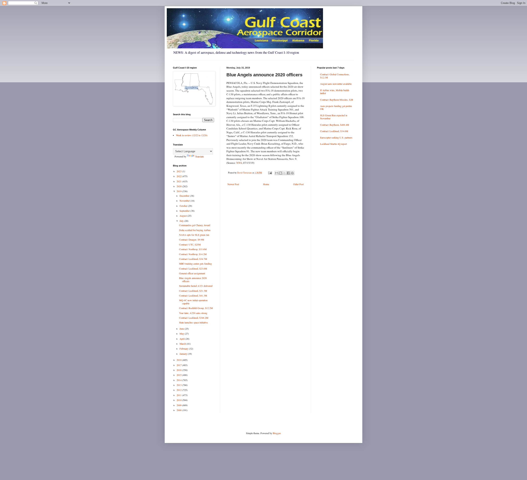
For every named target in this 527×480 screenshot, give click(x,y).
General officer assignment (192, 273)
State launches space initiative (193, 322)
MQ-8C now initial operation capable (193, 302)
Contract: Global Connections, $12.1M (335, 76)
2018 (179, 359)
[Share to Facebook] (288, 173)
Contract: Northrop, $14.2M (193, 254)
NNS (239, 163)
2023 (179, 171)
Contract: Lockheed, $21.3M (193, 290)
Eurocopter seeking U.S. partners (336, 137)
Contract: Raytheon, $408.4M (334, 124)
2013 (179, 385)
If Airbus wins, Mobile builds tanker (334, 91)
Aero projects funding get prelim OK (336, 107)
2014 (179, 380)
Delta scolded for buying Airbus (195, 230)
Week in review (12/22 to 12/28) (192, 135)
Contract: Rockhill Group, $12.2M (196, 308)
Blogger (276, 433)
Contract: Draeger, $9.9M (191, 239)
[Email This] (277, 173)
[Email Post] (270, 172)
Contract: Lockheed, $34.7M (193, 258)
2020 (179, 186)
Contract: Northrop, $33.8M (193, 249)
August (183, 215)
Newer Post (233, 184)
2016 (179, 370)
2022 (179, 176)
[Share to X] (284, 173)
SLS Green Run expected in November (333, 117)
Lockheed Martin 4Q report (333, 143)
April (182, 338)
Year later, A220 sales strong (193, 313)
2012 (179, 390)
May (182, 333)
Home (266, 184)
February (184, 348)
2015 (179, 375)
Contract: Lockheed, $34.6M (334, 131)
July (182, 220)
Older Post (298, 184)
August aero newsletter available (336, 83)
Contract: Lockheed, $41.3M (193, 295)
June (182, 328)
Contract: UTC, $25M (190, 244)
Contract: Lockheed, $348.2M (193, 317)
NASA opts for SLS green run (194, 234)
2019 (179, 191)
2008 (179, 410)
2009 (179, 405)
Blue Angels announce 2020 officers (193, 279)
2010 (179, 400)
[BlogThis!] (281, 173)
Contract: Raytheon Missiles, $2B (336, 99)
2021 (179, 181)
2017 (179, 365)
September (185, 210)
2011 (179, 395)
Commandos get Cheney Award (194, 225)
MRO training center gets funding (195, 263)
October (184, 205)
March (183, 343)
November (185, 200)
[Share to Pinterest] (292, 173)
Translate (199, 156)
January (184, 353)
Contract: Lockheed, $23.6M (193, 268)
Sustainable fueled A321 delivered (195, 285)
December (185, 195)
